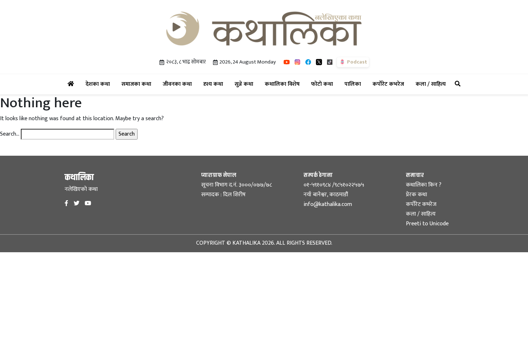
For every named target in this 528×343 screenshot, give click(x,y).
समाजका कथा (137, 84)
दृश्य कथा (214, 84)
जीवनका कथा (179, 84)
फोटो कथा (323, 84)
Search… (9, 134)
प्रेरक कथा (416, 194)
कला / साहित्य (432, 84)
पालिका (354, 84)
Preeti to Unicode (427, 224)
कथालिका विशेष (283, 84)
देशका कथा (99, 84)
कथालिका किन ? (423, 185)
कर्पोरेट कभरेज (389, 84)
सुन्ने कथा (245, 84)
